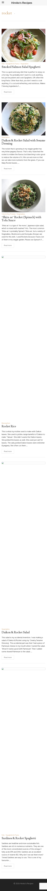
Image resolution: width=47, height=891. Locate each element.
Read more (8, 92)
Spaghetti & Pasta (12, 64)
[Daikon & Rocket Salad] (23, 544)
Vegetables (25, 64)
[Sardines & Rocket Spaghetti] (23, 750)
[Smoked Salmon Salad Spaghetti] (23, 45)
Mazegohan (6, 423)
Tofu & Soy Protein (8, 214)
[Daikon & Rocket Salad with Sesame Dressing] (23, 119)
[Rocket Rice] (23, 338)
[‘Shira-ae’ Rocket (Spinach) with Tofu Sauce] (23, 195)
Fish (3, 64)
